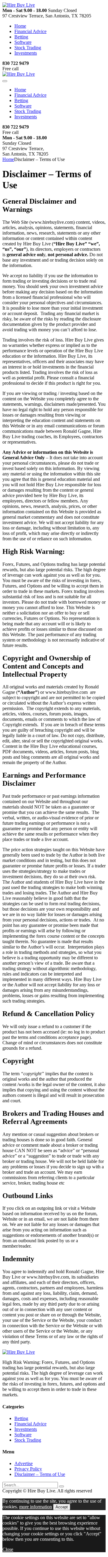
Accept (62, 1507)
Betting (21, 36)
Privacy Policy (28, 1468)
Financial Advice (30, 31)
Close (7, 1549)
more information (35, 1506)
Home (20, 26)
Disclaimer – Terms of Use (39, 1474)
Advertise (23, 1463)
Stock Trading (27, 47)
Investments (25, 53)
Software (23, 42)
